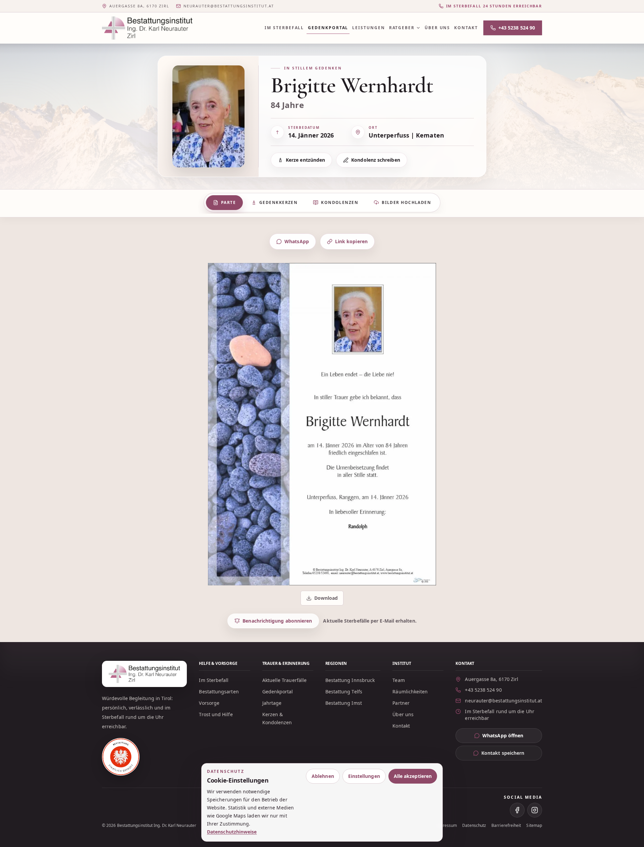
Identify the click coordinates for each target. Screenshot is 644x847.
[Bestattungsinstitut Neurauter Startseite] (147, 28)
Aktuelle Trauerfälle (284, 680)
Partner (401, 703)
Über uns (437, 28)
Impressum (446, 825)
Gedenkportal (328, 28)
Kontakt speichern (502, 753)
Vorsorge (209, 703)
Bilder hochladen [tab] (406, 202)
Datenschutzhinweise (232, 832)
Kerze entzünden (305, 160)
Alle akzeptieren (413, 776)
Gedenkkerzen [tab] (278, 202)
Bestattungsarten (218, 691)
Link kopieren (351, 241)
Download (322, 599)
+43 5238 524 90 (516, 27)
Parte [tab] (228, 202)
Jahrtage (272, 703)
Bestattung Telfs (343, 691)
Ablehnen (323, 776)
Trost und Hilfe (215, 714)
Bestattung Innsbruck (350, 680)
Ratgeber (402, 28)
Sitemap (534, 825)
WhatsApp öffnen (512, 737)
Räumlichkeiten (410, 691)
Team (398, 680)
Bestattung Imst (343, 703)
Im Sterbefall (284, 28)
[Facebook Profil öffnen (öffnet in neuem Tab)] (517, 810)
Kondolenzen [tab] (339, 202)
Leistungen (368, 28)
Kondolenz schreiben (375, 160)
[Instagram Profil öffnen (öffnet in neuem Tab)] (534, 810)
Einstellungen (364, 776)
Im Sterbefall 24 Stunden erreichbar (494, 5)
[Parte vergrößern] (322, 424)
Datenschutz (474, 825)
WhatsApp (296, 241)
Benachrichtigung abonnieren (277, 621)
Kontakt (466, 28)
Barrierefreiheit (506, 825)
